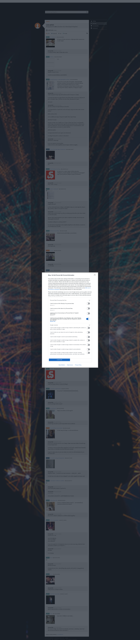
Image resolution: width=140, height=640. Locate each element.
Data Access (70, 365)
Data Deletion (62, 365)
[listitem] (70, 300)
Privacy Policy (78, 365)
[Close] (95, 275)
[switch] (88, 303)
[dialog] (70, 320)
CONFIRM (59, 359)
